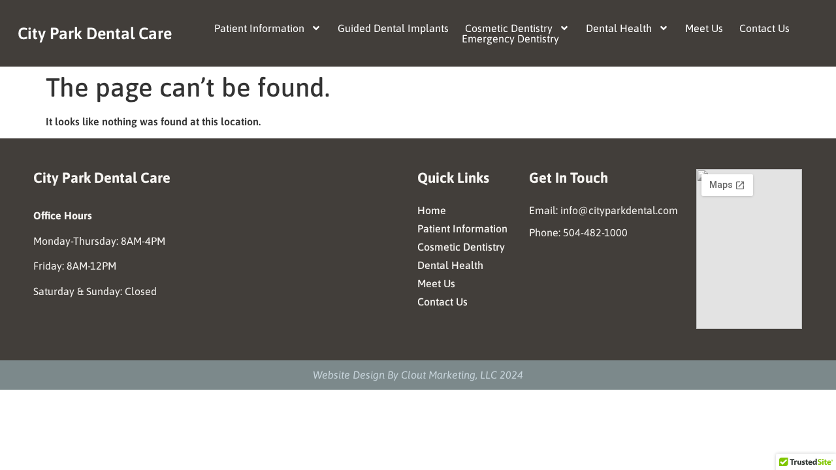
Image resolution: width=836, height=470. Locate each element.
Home (431, 210)
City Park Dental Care (95, 33)
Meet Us (704, 28)
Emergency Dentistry (510, 38)
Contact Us (764, 28)
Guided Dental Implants (393, 28)
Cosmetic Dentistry (509, 28)
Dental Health (619, 28)
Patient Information (259, 28)
